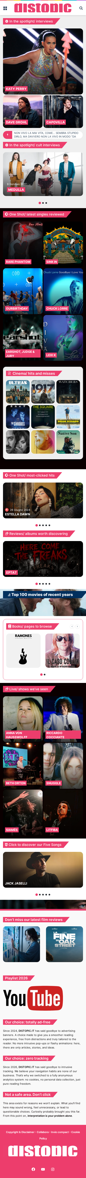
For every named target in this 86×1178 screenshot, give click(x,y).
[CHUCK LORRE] (63, 291)
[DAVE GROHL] (23, 111)
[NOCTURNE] (43, 442)
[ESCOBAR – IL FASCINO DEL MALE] (18, 442)
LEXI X (51, 355)
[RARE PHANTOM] (23, 244)
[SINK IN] (63, 244)
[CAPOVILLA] (63, 111)
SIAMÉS (12, 830)
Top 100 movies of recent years (42, 594)
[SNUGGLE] (63, 766)
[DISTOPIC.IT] (43, 7)
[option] (43, 78)
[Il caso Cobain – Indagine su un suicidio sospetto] (62, 651)
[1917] (43, 392)
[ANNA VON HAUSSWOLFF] (23, 719)
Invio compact (60, 1132)
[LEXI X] (63, 338)
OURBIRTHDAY (17, 308)
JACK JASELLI (16, 883)
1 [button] (40, 203)
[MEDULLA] (43, 174)
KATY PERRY (16, 89)
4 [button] (46, 525)
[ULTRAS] (18, 392)
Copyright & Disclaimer (20, 1132)
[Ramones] (23, 651)
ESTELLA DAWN (17, 514)
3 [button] (46, 203)
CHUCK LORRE (57, 308)
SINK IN (51, 262)
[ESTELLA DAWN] (43, 500)
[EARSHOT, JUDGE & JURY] (23, 338)
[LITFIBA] (63, 813)
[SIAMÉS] (23, 813)
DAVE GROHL (16, 122)
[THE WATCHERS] (68, 392)
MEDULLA (16, 190)
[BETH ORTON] (23, 766)
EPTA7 (11, 572)
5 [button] (49, 525)
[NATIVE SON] (68, 442)
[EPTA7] (43, 559)
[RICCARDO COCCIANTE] (63, 719)
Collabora (43, 1132)
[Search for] (81, 9)
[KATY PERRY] (43, 61)
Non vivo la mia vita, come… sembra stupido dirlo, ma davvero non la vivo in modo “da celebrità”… (46, 136)
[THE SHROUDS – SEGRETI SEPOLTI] (18, 417)
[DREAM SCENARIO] (68, 417)
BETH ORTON (16, 783)
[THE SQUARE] (43, 417)
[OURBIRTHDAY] (23, 291)
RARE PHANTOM (18, 262)
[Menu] (5, 9)
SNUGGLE (53, 783)
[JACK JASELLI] (43, 870)
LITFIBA (52, 830)
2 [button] (43, 203)
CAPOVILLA (55, 122)
